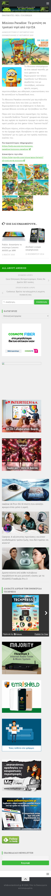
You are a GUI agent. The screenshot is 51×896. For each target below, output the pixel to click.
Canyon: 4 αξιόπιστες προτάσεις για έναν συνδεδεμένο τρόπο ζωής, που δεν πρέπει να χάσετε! (25, 539)
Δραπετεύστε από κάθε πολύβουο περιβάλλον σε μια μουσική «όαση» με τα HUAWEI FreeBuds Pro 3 (23, 575)
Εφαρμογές (8, 15)
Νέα (17, 15)
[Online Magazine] (21, 829)
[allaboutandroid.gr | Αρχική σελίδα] (6, 3)
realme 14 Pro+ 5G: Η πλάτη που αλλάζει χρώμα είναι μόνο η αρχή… (22, 505)
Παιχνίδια (26, 15)
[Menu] (47, 3)
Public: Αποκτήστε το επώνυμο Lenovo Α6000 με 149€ (12, 247)
